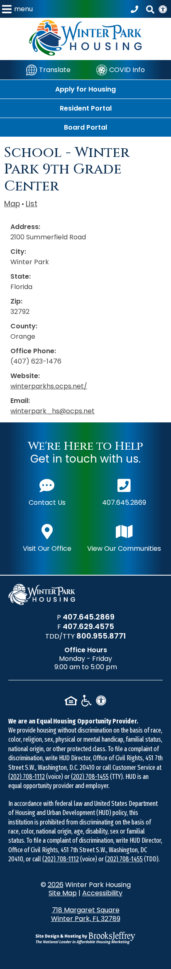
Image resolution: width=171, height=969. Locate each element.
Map (12, 204)
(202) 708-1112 (26, 777)
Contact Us (47, 502)
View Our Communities (124, 548)
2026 (56, 884)
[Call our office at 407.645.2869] (135, 9)
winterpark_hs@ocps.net (52, 411)
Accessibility (102, 893)
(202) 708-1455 (90, 777)
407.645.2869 (124, 502)
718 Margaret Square (85, 914)
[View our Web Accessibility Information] (162, 9)
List (31, 204)
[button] (17, 8)
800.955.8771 (101, 636)
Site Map (63, 893)
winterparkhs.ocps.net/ (48, 386)
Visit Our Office (47, 548)
